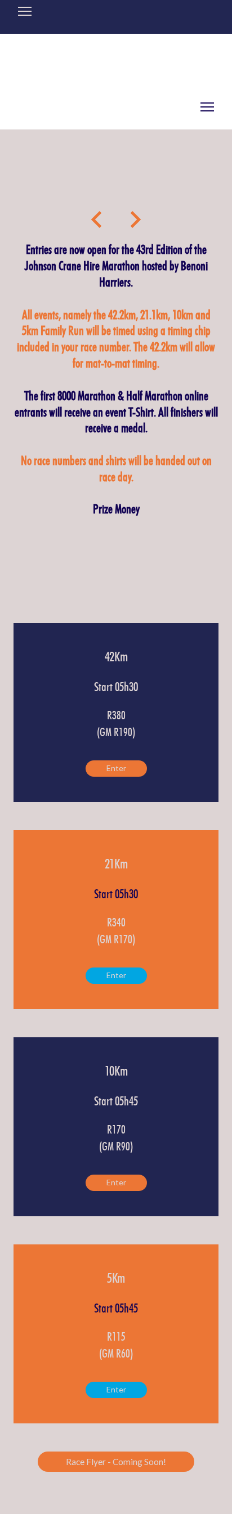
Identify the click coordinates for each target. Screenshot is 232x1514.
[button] (116, 768)
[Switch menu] (207, 107)
